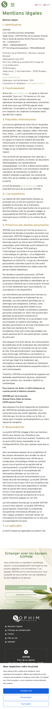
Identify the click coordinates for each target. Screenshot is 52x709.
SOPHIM (26, 657)
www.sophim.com (20, 93)
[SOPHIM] (26, 652)
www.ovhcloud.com (11, 77)
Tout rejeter (26, 704)
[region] (26, 686)
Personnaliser (26, 697)
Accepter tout (26, 691)
